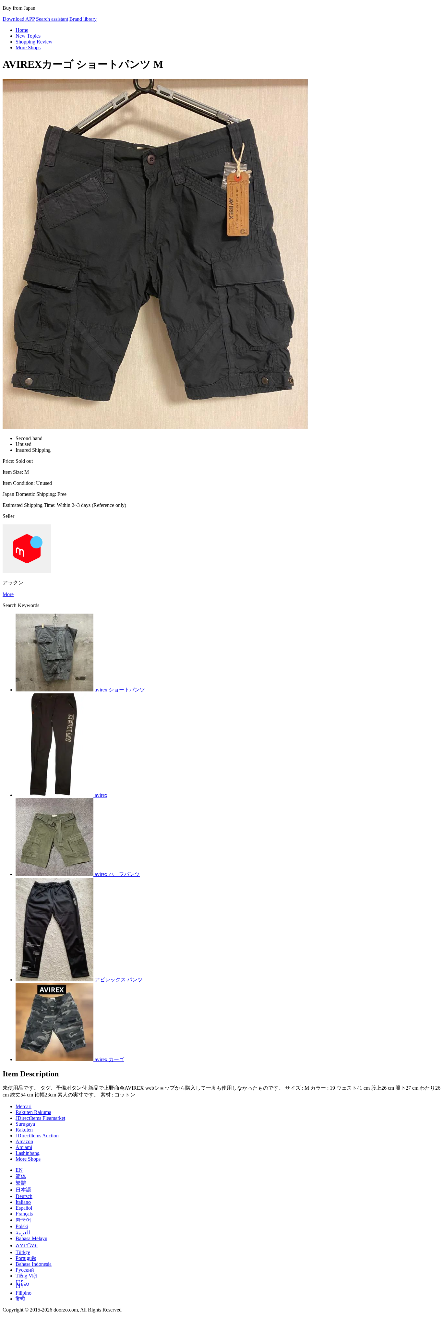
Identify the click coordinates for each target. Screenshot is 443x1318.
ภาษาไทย (27, 1245)
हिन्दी (20, 1298)
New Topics (28, 36)
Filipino (23, 1293)
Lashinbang (28, 1153)
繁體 (21, 1183)
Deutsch (24, 1196)
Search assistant (52, 19)
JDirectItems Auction (37, 1135)
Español (24, 1208)
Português (26, 1258)
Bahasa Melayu (31, 1238)
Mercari (23, 1106)
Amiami (24, 1147)
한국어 (23, 1220)
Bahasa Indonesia (34, 1264)
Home (22, 30)
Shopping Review (34, 41)
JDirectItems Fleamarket (40, 1118)
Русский (25, 1270)
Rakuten (24, 1129)
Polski (22, 1226)
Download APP (19, 19)
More (8, 594)
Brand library (83, 19)
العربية (23, 1232)
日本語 (23, 1189)
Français (24, 1213)
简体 (21, 1176)
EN (19, 1170)
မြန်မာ (22, 1284)
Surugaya (25, 1124)
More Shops (28, 47)
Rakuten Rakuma (33, 1112)
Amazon (24, 1141)
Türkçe (23, 1252)
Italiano (23, 1202)
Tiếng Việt (26, 1275)
